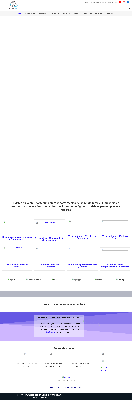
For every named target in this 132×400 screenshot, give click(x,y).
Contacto (99, 13)
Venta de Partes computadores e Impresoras (115, 265)
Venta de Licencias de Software (17, 265)
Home (19, 13)
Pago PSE (111, 13)
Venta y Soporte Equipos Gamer (115, 237)
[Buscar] (129, 8)
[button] (35, 13)
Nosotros (87, 13)
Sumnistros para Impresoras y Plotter (82, 265)
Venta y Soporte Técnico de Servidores (82, 237)
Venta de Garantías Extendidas (49, 265)
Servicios (43, 13)
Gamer (77, 13)
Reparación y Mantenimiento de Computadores (17, 238)
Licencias (66, 13)
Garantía (55, 13)
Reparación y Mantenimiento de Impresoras (49, 239)
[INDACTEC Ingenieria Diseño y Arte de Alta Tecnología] (14, 5)
